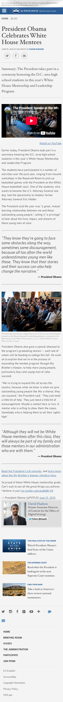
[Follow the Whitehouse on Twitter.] (3, 612)
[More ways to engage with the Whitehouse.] (38, 612)
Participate (10, 655)
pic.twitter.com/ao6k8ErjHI (37, 490)
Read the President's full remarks (21, 471)
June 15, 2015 (47, 497)
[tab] (4, 10)
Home (5, 18)
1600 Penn (9, 661)
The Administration (15, 649)
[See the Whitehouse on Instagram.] (10, 612)
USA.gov (7, 695)
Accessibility (9, 677)
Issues (7, 643)
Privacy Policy (10, 689)
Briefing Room (12, 637)
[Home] (34, 13)
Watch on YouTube (50, 143)
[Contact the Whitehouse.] (47, 612)
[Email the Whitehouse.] (3, 620)
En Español (9, 670)
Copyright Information (14, 683)
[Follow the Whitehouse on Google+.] (23, 612)
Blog (14, 18)
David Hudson (36, 49)
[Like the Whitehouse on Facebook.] (17, 612)
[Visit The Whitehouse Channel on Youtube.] (31, 612)
